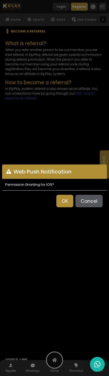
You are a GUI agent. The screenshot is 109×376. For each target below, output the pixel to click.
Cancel (89, 201)
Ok (65, 201)
